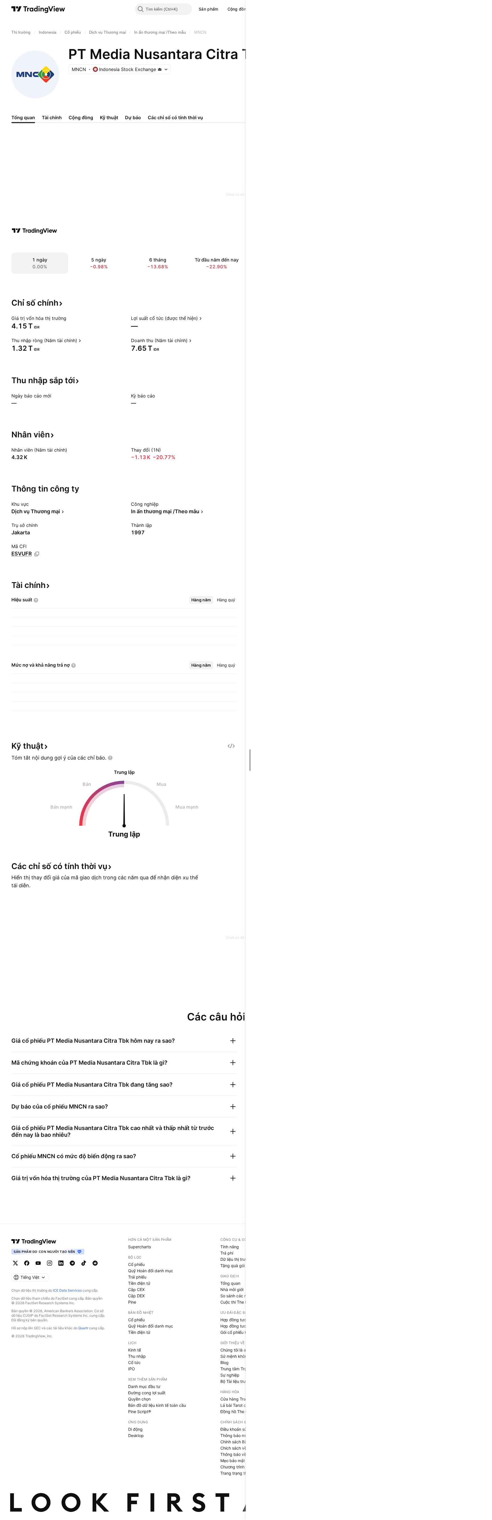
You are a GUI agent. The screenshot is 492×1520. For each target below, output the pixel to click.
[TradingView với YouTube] (38, 1263)
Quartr (83, 1328)
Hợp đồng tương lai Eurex (244, 1326)
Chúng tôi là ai (233, 1349)
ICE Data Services (67, 1290)
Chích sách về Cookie (240, 1448)
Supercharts (139, 1246)
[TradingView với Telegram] (72, 1263)
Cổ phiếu (136, 1264)
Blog (224, 1362)
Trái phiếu (137, 1277)
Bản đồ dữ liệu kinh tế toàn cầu (157, 1405)
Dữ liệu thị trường (236, 1259)
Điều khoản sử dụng (239, 1429)
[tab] (201, 600)
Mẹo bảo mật (232, 1460)
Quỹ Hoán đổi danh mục (150, 1270)
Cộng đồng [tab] (81, 117)
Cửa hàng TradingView (241, 1399)
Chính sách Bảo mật (238, 1441)
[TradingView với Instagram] (50, 1263)
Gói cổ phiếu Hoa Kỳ (239, 1332)
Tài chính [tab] (52, 117)
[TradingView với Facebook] (27, 1263)
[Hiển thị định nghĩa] (70, 318)
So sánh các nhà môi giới (243, 1295)
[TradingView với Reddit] (95, 1263)
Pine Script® (139, 1411)
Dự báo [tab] (133, 117)
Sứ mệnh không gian (239, 1356)
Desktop (136, 1435)
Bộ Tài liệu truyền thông (242, 1381)
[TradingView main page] (33, 1241)
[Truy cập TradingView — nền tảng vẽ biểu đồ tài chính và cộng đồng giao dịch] (34, 231)
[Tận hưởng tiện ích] (231, 746)
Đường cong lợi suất (146, 1392)
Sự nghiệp (229, 1375)
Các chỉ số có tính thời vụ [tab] (175, 117)
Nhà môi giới (231, 1289)
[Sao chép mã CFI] (36, 554)
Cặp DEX (136, 1295)
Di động (135, 1429)
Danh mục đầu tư (144, 1386)
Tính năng (229, 1246)
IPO (131, 1368)
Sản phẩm (208, 9)
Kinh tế (134, 1349)
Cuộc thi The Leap (237, 1302)
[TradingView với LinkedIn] (61, 1263)
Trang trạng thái (235, 1473)
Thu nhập (137, 1356)
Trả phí (226, 1253)
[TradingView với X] (15, 1263)
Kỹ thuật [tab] (109, 117)
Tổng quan (230, 1283)
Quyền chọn (139, 1399)
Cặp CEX (136, 1289)
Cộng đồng (238, 9)
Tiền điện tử (139, 1283)
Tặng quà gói (232, 1265)
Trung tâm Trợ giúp (238, 1368)
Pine (132, 1302)
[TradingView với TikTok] (84, 1263)
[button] (222, 9)
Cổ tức (134, 1362)
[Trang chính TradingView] (38, 9)
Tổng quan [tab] (23, 117)
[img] (159, 69)
